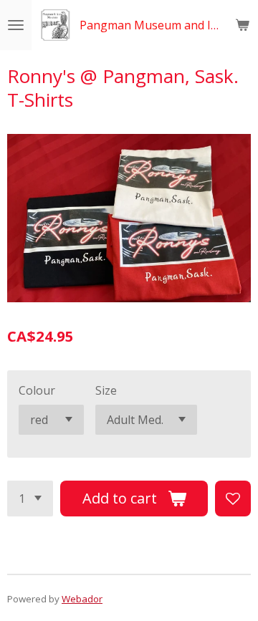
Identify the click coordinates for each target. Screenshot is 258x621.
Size (106, 390)
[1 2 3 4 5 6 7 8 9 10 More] (30, 498)
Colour (37, 390)
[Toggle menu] (16, 25)
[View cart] (242, 25)
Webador (82, 598)
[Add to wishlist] (233, 498)
